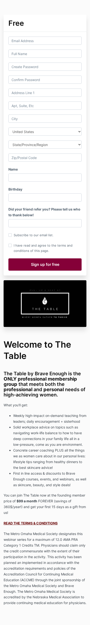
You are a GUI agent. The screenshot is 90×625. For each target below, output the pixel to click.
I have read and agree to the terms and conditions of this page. (43, 248)
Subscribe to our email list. (34, 235)
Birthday (15, 189)
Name (13, 169)
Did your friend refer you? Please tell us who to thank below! (44, 212)
